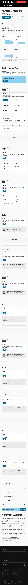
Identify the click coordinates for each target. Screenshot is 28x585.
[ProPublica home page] (10, 573)
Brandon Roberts (5, 530)
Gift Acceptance (15, 583)
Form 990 (4, 71)
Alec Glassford (13, 529)
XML (21, 99)
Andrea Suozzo (6, 529)
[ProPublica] (8, 2)
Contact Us (5, 80)
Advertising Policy (6, 583)
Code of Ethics (5, 581)
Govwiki (18, 538)
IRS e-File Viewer (14, 537)
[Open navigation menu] (15, 2)
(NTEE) (8, 28)
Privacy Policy (21, 581)
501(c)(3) (11, 25)
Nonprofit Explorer (7, 5)
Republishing (13, 581)
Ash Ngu (19, 529)
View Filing (5, 99)
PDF (18, 99)
